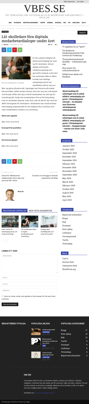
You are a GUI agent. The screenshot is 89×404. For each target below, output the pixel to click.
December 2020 (69, 167)
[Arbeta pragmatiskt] (36, 332)
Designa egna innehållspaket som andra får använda (47, 231)
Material (58, 22)
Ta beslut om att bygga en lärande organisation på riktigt (45, 177)
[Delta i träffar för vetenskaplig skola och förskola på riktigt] (10, 221)
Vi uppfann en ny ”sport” (73, 46)
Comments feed (69, 265)
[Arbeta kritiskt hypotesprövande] (36, 355)
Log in (65, 258)
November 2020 (69, 171)
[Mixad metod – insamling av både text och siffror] (36, 341)
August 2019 (67, 192)
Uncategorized (69, 236)
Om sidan (80, 1)
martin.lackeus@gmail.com (45, 393)
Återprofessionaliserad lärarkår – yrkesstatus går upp (74, 61)
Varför (42, 22)
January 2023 (68, 146)
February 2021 (68, 164)
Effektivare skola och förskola (72, 75)
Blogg (84, 22)
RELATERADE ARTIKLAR (14, 210)
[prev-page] (3, 241)
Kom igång (76, 22)
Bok (65, 22)
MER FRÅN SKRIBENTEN (40, 210)
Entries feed (68, 262)
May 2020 (66, 178)
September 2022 (69, 153)
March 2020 (67, 182)
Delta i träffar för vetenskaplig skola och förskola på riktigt (9, 231)
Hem (10, 22)
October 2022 (68, 149)
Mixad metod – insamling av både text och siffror (49, 341)
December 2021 (69, 156)
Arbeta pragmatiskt (48, 330)
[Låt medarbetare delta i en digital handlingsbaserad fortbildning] (29, 221)
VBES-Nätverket (69, 1)
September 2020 (69, 174)
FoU (69, 22)
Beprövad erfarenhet (30, 22)
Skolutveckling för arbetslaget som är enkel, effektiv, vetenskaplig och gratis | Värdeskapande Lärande (73, 96)
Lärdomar (66, 233)
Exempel (50, 22)
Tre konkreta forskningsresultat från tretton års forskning (73, 53)
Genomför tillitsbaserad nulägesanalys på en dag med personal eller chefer (13, 178)
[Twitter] (9, 50)
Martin (6, 44)
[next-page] (6, 241)
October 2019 (68, 189)
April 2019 (67, 200)
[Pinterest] (14, 50)
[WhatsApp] (20, 50)
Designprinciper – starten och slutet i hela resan (74, 128)
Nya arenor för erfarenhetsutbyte (70, 69)
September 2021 (69, 160)
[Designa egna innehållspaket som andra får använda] (49, 221)
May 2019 (66, 196)
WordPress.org (69, 269)
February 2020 (68, 185)
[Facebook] (4, 50)
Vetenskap (17, 22)
